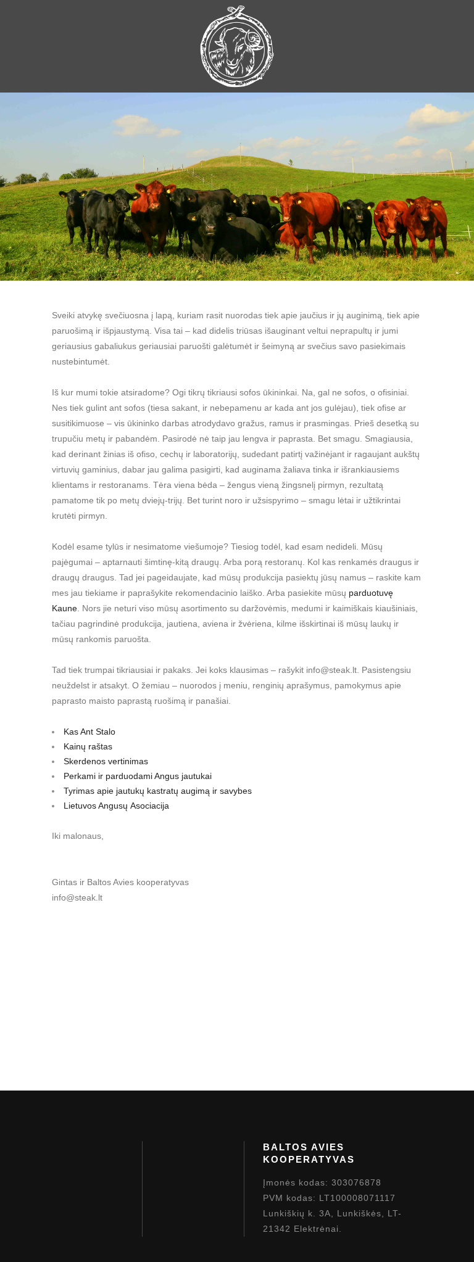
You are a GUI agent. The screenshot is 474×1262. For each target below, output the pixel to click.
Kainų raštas (88, 746)
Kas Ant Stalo (89, 731)
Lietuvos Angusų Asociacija (116, 805)
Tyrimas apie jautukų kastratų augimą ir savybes (158, 791)
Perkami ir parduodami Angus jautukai (138, 776)
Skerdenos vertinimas (106, 761)
